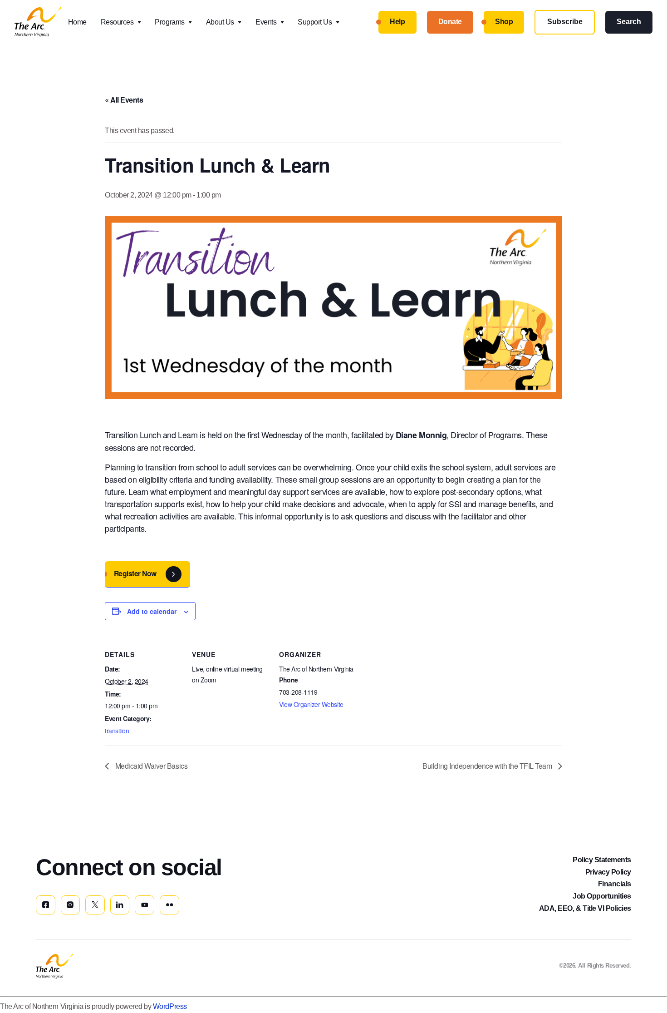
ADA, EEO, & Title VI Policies (585, 908)
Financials (614, 884)
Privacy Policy (608, 872)
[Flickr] (169, 905)
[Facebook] (45, 905)
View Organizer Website (311, 704)
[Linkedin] (120, 905)
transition (117, 730)
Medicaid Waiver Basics (150, 766)
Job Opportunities (602, 896)
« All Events (124, 99)
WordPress (170, 1006)
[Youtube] (144, 905)
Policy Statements (602, 860)
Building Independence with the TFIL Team (488, 766)
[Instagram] (70, 905)
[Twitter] (95, 905)
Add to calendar (152, 611)
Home (77, 22)
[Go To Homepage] (54, 966)
